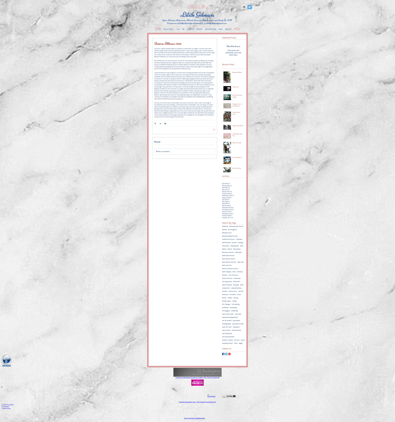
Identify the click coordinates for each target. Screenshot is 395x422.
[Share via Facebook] (155, 123)
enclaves (233, 294)
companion (226, 288)
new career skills (228, 314)
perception (236, 320)
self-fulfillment (227, 333)
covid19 (240, 291)
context (224, 291)
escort (239, 294)
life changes (226, 304)
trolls (236, 343)
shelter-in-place (227, 340)
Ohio (234, 272)
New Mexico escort (228, 259)
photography (226, 324)
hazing (235, 298)
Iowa (241, 246)
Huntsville (225, 246)
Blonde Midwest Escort (230, 236)
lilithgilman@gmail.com (216, 23)
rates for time (226, 327)
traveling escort (227, 343)
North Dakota (226, 272)
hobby (234, 301)
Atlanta (224, 230)
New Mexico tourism (229, 262)
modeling (234, 311)
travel (243, 340)
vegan (241, 343)
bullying (236, 285)
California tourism (228, 239)
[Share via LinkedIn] (165, 123)
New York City (226, 265)
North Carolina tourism (230, 269)
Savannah (237, 278)
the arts (237, 340)
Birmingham (232, 230)
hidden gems (226, 301)
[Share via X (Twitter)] (160, 123)
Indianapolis (234, 246)
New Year (240, 262)
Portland (240, 272)
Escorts (234, 242)
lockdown (225, 307)
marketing (233, 307)
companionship (236, 288)
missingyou (226, 311)
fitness (224, 298)
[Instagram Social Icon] (244, 7)
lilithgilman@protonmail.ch (191, 23)
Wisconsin (236, 281)
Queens (224, 275)
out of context (227, 320)
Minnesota (236, 249)
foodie (230, 298)
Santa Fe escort (227, 278)
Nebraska (238, 252)
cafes (241, 285)
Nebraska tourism (228, 255)
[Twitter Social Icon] (250, 7)
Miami (230, 249)
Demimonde (226, 242)
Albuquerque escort (236, 226)
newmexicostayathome (230, 317)
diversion (225, 294)
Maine (224, 249)
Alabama (225, 226)
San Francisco (233, 275)
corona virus (232, 291)
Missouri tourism (228, 252)
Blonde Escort (227, 233)
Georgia (240, 242)
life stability (236, 304)
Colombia (239, 239)
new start (238, 314)
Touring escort (227, 281)
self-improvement (228, 337)
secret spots (226, 330)
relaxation (236, 327)
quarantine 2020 (238, 324)
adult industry (227, 285)
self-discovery (236, 330)
